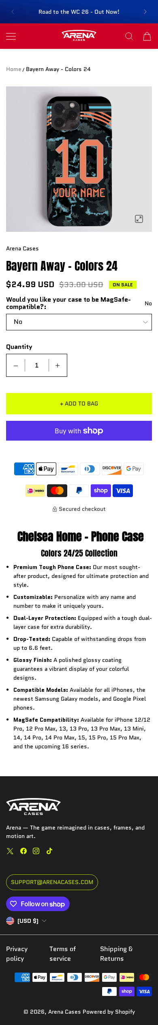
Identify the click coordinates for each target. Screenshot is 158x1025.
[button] (12, 11)
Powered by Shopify (109, 1012)
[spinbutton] (37, 365)
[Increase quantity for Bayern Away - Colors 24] (58, 365)
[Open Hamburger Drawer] (11, 36)
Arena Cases (65, 1012)
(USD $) (27, 921)
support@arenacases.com (52, 882)
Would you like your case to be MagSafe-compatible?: (68, 303)
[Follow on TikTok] (49, 851)
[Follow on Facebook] (23, 851)
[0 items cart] (147, 36)
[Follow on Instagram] (36, 851)
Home (13, 69)
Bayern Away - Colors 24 (58, 69)
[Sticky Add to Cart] (140, 1005)
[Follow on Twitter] (10, 851)
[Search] (129, 36)
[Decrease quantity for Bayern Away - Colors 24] (16, 365)
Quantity (19, 347)
